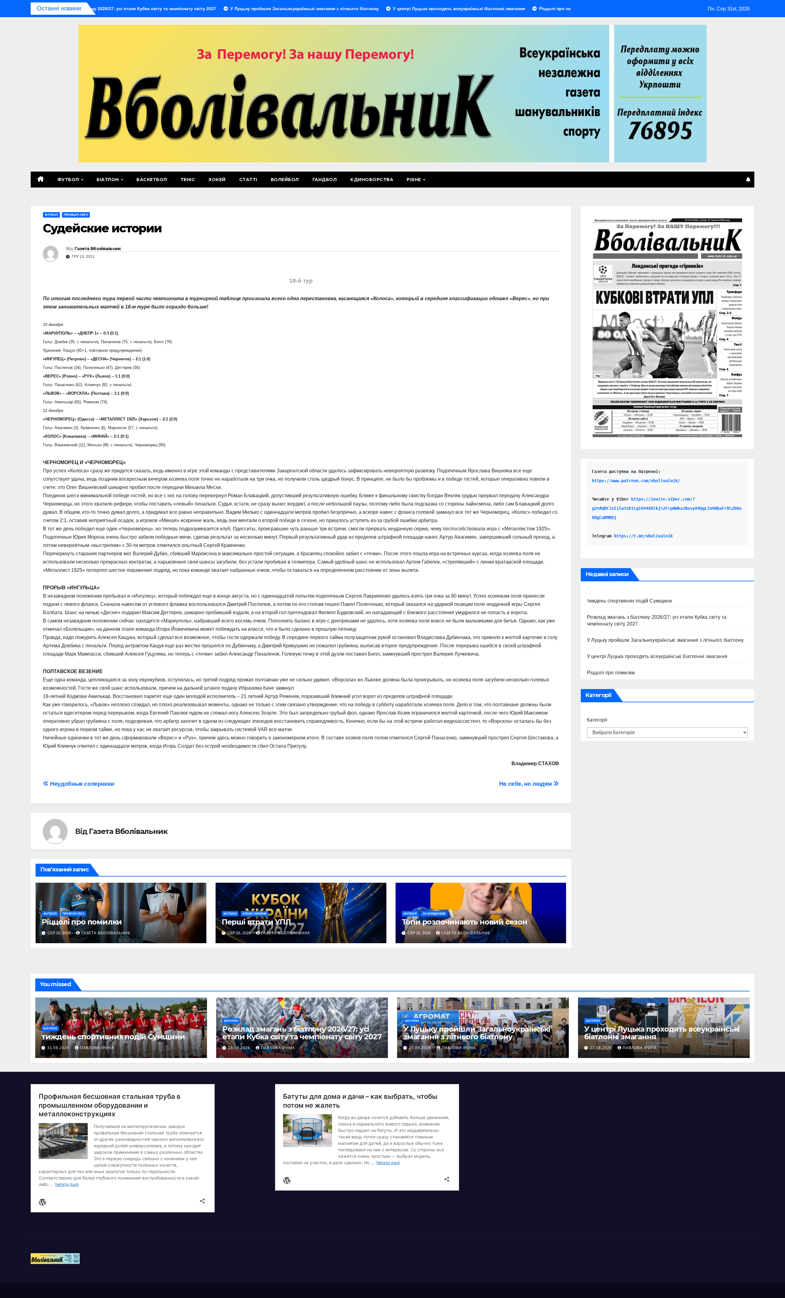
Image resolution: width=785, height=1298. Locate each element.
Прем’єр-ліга (73, 913)
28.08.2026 (239, 1048)
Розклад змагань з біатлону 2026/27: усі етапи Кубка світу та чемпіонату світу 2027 (301, 1033)
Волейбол (285, 179)
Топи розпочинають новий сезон (464, 921)
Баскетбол (151, 179)
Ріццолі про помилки (82, 921)
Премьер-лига (76, 214)
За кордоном (434, 913)
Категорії (597, 720)
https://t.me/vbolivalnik (643, 535)
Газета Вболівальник (98, 248)
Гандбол (324, 179)
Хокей (217, 179)
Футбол (69, 179)
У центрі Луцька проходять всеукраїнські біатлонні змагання (657, 656)
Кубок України (254, 913)
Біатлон (108, 179)
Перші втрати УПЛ (256, 921)
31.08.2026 (59, 1048)
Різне (414, 179)
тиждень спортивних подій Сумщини (629, 600)
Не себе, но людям (526, 784)
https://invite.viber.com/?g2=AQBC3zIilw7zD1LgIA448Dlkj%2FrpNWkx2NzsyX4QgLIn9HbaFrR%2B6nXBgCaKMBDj (666, 508)
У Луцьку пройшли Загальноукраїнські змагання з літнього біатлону (665, 640)
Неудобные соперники (81, 784)
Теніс (188, 179)
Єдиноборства (371, 179)
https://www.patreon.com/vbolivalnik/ (636, 480)
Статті (248, 179)
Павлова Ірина (97, 1048)
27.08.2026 (420, 1048)
